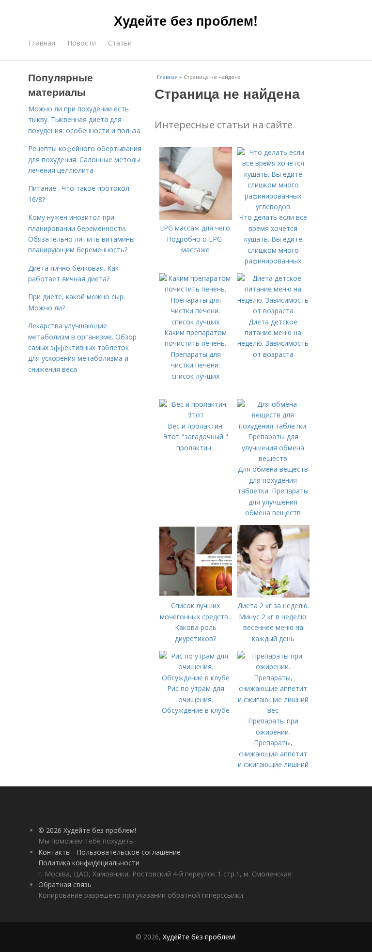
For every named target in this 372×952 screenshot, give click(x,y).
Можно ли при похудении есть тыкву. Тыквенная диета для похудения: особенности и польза (84, 119)
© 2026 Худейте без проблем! (87, 830)
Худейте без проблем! (186, 20)
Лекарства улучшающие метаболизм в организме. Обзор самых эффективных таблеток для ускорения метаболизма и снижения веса (82, 347)
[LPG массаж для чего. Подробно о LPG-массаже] (195, 217)
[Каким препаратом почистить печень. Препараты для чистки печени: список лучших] (195, 321)
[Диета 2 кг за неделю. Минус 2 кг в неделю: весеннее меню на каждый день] (273, 594)
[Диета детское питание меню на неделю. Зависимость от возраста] (273, 310)
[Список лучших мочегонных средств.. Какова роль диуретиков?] (195, 594)
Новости (81, 42)
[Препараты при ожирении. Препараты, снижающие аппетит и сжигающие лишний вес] (273, 710)
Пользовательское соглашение (129, 852)
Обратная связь (65, 884)
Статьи (120, 42)
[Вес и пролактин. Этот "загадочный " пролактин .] (195, 414)
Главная (41, 42)
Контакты (54, 852)
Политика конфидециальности (89, 862)
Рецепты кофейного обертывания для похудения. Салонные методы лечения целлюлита (84, 159)
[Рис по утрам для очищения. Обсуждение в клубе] (195, 677)
